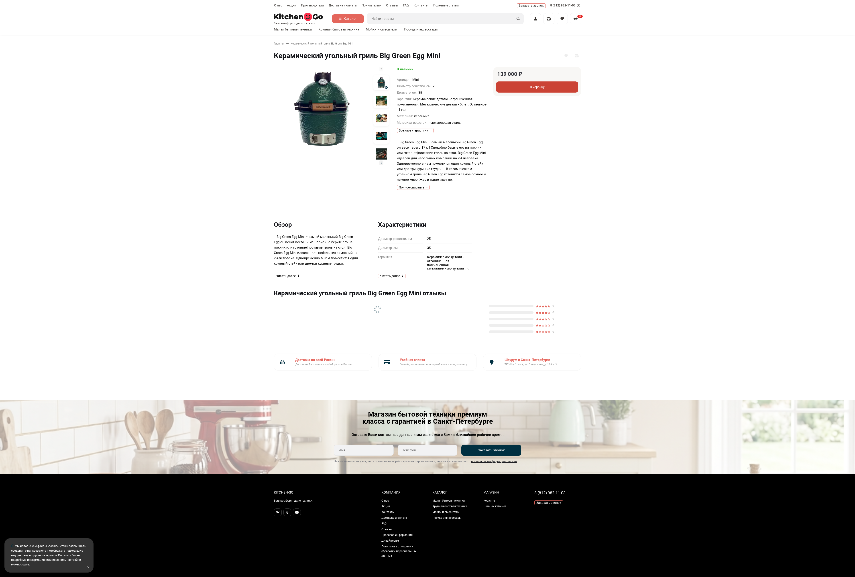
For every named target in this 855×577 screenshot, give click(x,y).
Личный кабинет (494, 506)
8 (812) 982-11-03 (563, 5)
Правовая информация (397, 535)
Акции (291, 5)
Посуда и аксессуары (421, 29)
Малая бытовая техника (293, 29)
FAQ (406, 5)
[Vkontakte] (278, 512)
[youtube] (297, 512)
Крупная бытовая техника (338, 29)
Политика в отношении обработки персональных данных (398, 551)
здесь (25, 564)
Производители (312, 5)
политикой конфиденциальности (494, 461)
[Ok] (287, 512)
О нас (278, 5)
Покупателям (371, 5)
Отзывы (392, 5)
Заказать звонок (491, 450)
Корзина (489, 500)
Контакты (421, 5)
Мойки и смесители (381, 29)
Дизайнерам (390, 540)
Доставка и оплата (343, 5)
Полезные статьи (446, 5)
